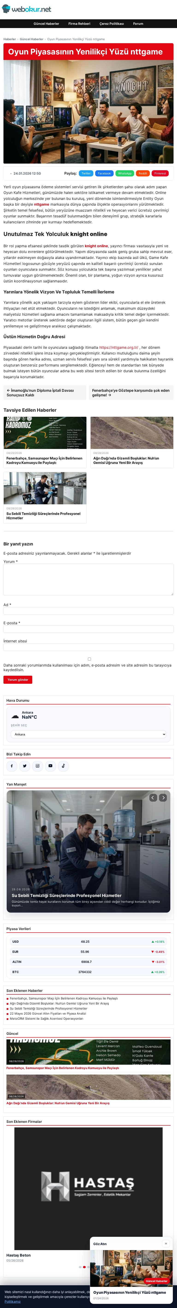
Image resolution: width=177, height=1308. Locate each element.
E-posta (11, 623)
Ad (7, 604)
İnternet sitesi (15, 641)
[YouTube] (50, 766)
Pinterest (160, 173)
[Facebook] (11, 766)
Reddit (143, 173)
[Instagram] (37, 766)
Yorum (10, 561)
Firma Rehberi (79, 24)
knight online (96, 246)
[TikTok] (63, 766)
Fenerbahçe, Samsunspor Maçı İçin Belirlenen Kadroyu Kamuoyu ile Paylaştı (64, 998)
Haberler (9, 39)
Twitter (86, 173)
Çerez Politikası (112, 24)
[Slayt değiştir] (80, 1267)
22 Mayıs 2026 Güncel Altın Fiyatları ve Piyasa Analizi (48, 1013)
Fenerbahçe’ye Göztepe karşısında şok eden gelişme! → (131, 392)
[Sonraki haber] (163, 798)
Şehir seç (19, 725)
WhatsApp (124, 173)
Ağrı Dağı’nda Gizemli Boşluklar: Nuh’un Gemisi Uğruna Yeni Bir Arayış (59, 1003)
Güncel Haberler (46, 24)
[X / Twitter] (24, 766)
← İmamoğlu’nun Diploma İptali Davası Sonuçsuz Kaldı (40, 392)
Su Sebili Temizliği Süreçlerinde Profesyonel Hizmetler (48, 1008)
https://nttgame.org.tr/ (118, 347)
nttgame (41, 204)
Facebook (104, 173)
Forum (138, 24)
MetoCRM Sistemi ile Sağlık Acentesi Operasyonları (46, 1018)
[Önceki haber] (153, 798)
